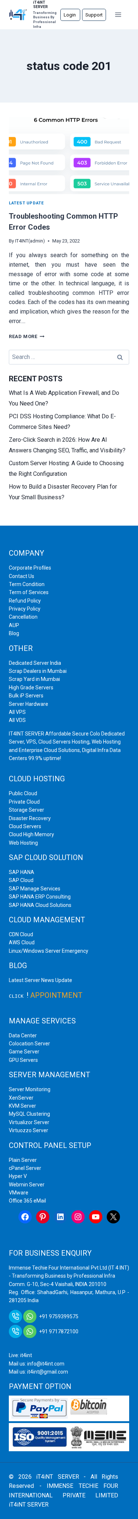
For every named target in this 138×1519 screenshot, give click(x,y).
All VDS (17, 720)
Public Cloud (23, 793)
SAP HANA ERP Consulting (40, 897)
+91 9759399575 (58, 1316)
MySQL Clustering (29, 1114)
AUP (14, 625)
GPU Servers (23, 1060)
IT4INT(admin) (30, 241)
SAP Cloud (21, 880)
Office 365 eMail (27, 1201)
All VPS (17, 712)
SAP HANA (21, 872)
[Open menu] (118, 14)
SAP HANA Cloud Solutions (40, 905)
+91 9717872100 (58, 1331)
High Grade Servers (31, 687)
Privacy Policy (24, 609)
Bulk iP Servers (26, 696)
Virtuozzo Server (28, 1130)
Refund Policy (25, 601)
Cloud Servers (25, 826)
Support (94, 15)
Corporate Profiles (30, 568)
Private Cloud (24, 802)
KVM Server (22, 1106)
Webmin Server (27, 1185)
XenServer (21, 1098)
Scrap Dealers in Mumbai (38, 671)
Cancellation (23, 617)
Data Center (23, 1035)
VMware (18, 1193)
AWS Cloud (22, 942)
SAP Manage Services (34, 889)
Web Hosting (23, 843)
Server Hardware (28, 704)
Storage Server (26, 810)
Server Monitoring (29, 1089)
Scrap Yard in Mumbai (34, 679)
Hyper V (18, 1176)
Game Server (24, 1052)
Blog (14, 633)
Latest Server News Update (40, 980)
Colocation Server (29, 1043)
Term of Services (29, 592)
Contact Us (21, 576)
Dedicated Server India (35, 663)
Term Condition (27, 584)
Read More (27, 336)
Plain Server (23, 1160)
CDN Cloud (21, 934)
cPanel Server (25, 1168)
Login (70, 15)
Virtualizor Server (29, 1122)
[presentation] (69, 154)
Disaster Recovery (30, 818)
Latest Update (26, 203)
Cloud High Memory (31, 834)
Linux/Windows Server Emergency (48, 951)
